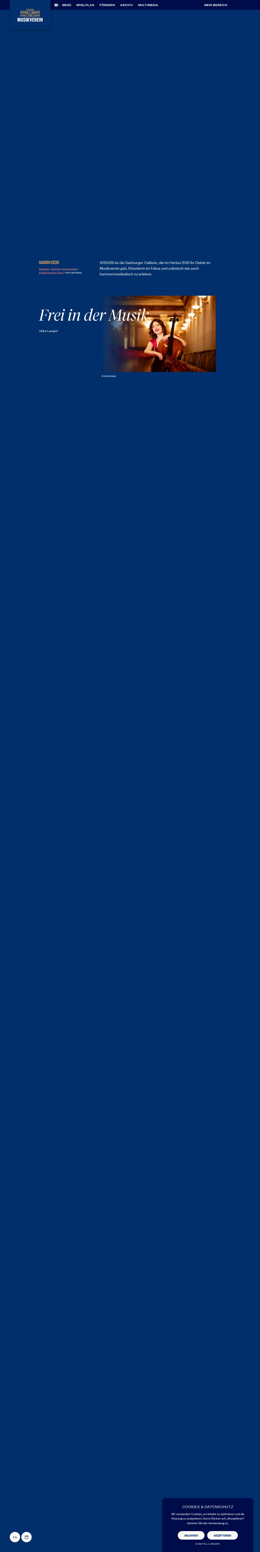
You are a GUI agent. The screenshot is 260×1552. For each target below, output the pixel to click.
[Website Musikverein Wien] (29, 14)
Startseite (44, 269)
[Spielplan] (26, 1537)
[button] (64, 5)
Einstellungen (208, 1544)
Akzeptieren (222, 1535)
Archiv (126, 5)
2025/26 (56, 269)
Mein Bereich (216, 5)
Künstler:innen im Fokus (51, 272)
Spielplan (85, 5)
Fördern (107, 5)
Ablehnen (191, 1535)
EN (15, 1537)
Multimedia (148, 5)
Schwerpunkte (69, 269)
